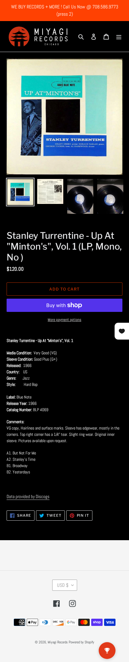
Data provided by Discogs (28, 496)
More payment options (64, 319)
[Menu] (118, 36)
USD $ (62, 585)
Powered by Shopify (81, 642)
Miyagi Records (58, 642)
